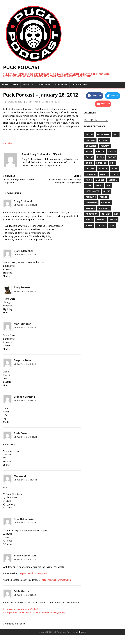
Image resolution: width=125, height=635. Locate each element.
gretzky (90, 168)
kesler (114, 174)
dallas (89, 157)
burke (89, 151)
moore (99, 185)
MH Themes (81, 632)
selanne (101, 219)
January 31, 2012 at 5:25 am (25, 595)
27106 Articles (58, 154)
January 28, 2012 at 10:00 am (25, 205)
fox (112, 163)
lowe (88, 185)
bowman (104, 146)
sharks (113, 219)
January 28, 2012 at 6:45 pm (25, 328)
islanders (91, 174)
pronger (105, 202)
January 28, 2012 (14, 101)
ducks (89, 163)
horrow (103, 168)
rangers (90, 208)
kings (89, 180)
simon (89, 225)
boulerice (91, 146)
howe (114, 168)
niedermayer (92, 191)
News (15, 84)
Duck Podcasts (79, 84)
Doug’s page (61, 84)
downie (112, 157)
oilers (106, 191)
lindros (100, 180)
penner (103, 197)
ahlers (89, 134)
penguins (91, 197)
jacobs (103, 174)
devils (100, 157)
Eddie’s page (44, 84)
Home (5, 84)
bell (116, 134)
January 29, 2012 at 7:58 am (25, 400)
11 (59, 101)
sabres (89, 219)
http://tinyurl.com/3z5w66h (56, 579)
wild (112, 225)
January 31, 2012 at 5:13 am (25, 559)
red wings (104, 208)
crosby (112, 151)
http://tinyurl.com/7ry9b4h (33, 573)
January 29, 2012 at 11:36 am (25, 437)
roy (116, 214)
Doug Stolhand (33, 101)
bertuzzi (90, 140)
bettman (103, 140)
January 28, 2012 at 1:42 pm (25, 291)
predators (91, 202)
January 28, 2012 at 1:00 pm (25, 255)
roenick (106, 214)
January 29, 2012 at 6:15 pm (25, 523)
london (113, 180)
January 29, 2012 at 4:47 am (25, 364)
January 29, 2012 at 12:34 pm (25, 480)
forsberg (101, 163)
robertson (91, 214)
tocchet (100, 225)
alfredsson (103, 134)
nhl (109, 185)
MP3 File (7, 143)
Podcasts (28, 84)
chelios (100, 151)
